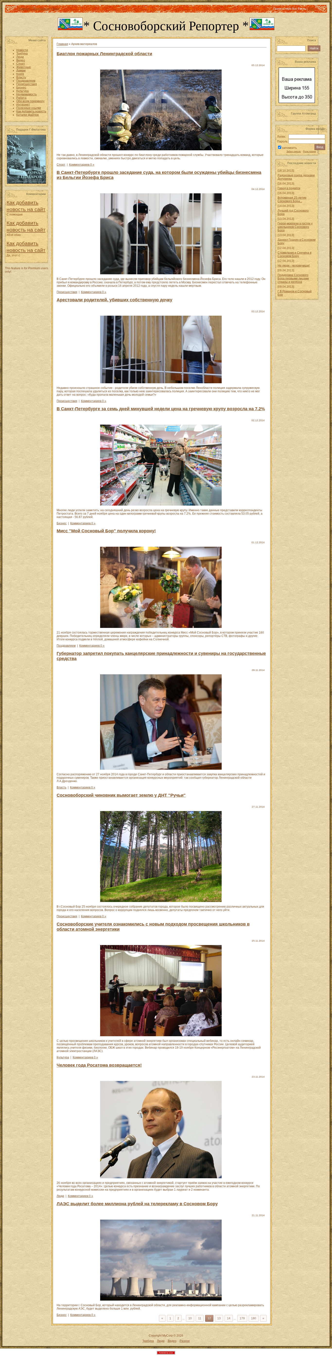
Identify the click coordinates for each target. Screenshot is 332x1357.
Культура (63, 1057)
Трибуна (148, 1341)
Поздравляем (66, 645)
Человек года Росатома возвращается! (99, 1065)
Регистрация (41, 8)
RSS (311, 8)
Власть (61, 787)
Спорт (61, 164)
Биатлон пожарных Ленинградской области (104, 53)
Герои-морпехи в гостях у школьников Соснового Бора (295, 227)
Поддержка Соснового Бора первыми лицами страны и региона (293, 278)
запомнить (289, 148)
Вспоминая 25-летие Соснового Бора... (292, 199)
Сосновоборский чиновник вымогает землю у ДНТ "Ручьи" (121, 795)
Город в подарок (289, 188)
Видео (172, 1341)
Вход (55, 8)
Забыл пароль (294, 151)
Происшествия (67, 292)
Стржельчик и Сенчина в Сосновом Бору (294, 254)
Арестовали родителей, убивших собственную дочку (114, 299)
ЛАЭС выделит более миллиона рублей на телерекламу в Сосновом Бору (137, 1203)
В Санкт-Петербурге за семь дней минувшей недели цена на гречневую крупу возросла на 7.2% (161, 408)
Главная (23, 8)
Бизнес (62, 523)
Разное (185, 1341)
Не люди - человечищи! (294, 265)
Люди (60, 1196)
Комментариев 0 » (81, 164)
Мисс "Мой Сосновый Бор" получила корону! (106, 530)
